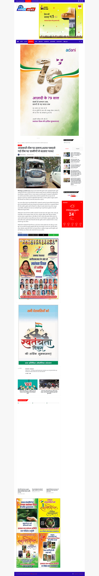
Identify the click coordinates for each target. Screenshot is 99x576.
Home (19, 142)
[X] (28, 373)
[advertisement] (38, 268)
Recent (67, 148)
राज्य (26, 41)
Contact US (81, 573)
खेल (36, 41)
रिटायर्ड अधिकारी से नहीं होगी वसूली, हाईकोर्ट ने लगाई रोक (37, 490)
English (66, 41)
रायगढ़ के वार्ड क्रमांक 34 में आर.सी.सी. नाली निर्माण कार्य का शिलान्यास (76, 166)
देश (22, 41)
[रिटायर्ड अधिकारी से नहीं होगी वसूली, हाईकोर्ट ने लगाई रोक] (38, 445)
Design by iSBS (34, 573)
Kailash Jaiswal (23, 154)
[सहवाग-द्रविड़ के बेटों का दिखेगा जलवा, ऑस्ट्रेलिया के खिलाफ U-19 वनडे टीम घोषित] (67, 154)
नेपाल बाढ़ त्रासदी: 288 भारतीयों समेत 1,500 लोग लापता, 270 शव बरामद (75, 161)
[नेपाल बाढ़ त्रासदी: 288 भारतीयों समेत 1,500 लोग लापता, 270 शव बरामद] (67, 161)
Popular (77, 148)
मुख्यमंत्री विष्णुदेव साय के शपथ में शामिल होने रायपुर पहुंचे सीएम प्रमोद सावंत (52, 490)
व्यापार (41, 41)
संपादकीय (53, 41)
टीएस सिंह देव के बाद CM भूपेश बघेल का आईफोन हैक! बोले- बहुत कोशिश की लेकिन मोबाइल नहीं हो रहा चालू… (24, 491)
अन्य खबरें (59, 41)
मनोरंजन (47, 41)
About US (76, 573)
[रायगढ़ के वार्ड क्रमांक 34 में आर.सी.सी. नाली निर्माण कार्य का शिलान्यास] (67, 166)
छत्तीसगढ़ (31, 41)
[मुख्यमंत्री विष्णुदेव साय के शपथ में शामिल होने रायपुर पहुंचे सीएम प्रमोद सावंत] (52, 445)
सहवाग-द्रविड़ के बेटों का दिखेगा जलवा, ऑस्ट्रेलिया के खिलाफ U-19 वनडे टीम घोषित (76, 154)
